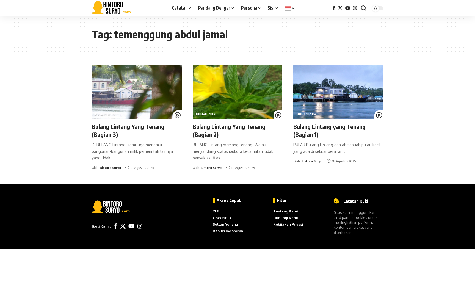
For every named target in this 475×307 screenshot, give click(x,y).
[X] (340, 8)
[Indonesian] (289, 8)
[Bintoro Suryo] (111, 8)
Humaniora (105, 114)
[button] (363, 8)
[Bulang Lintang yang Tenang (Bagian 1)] (338, 92)
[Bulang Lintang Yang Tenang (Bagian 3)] (137, 92)
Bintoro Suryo (110, 167)
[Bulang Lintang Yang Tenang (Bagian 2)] (238, 92)
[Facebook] (334, 8)
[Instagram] (355, 8)
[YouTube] (348, 8)
